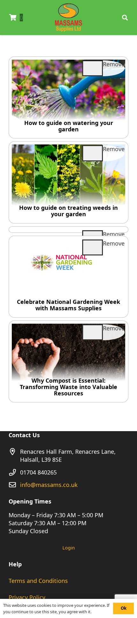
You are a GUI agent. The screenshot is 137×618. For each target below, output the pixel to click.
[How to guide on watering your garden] (68, 97)
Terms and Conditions (38, 581)
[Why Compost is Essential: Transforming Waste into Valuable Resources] (68, 361)
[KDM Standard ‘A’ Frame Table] (68, 229)
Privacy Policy (27, 597)
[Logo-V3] (69, 17)
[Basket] (13, 17)
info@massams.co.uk (49, 485)
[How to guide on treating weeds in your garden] (68, 182)
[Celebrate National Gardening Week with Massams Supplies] (68, 277)
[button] (125, 17)
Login (68, 548)
